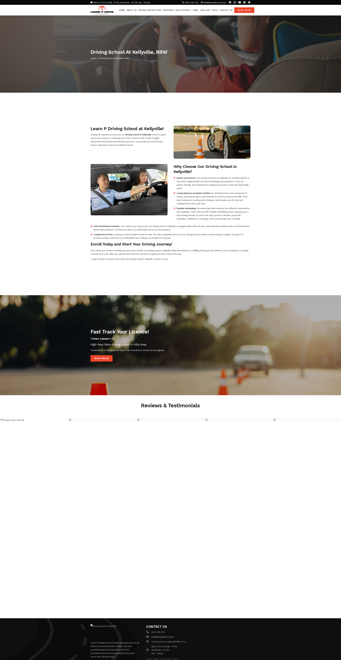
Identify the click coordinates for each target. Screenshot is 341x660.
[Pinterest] (244, 2)
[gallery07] (306, 518)
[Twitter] (249, 2)
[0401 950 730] (148, 632)
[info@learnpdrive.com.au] (148, 637)
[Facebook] (230, 2)
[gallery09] (170, 518)
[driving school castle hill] (34, 518)
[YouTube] (239, 2)
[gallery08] (238, 518)
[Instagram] (235, 2)
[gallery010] (102, 518)
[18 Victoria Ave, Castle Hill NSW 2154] (148, 641)
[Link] (102, 10)
